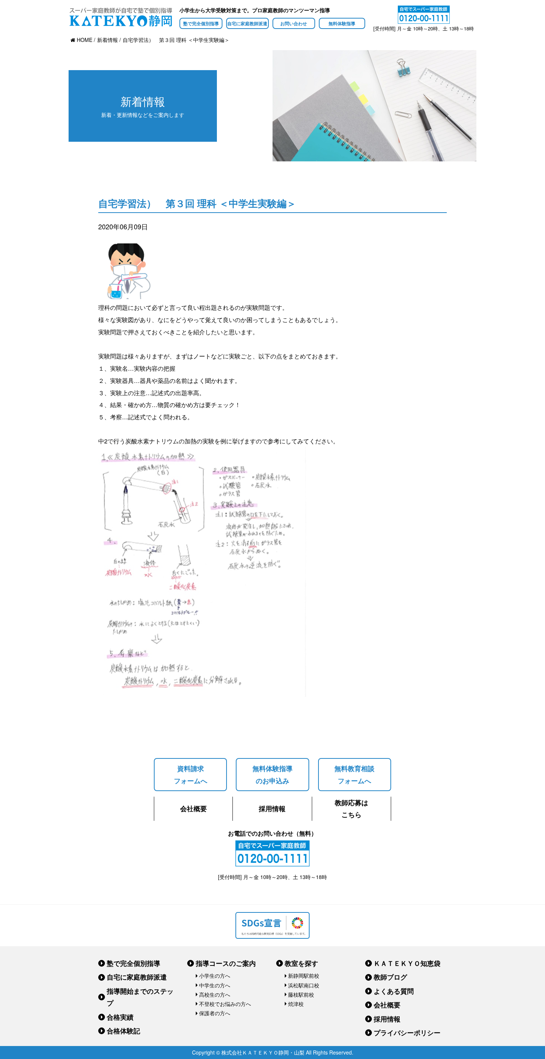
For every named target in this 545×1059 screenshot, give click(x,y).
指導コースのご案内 (226, 963)
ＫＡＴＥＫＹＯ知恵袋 (407, 963)
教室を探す (301, 963)
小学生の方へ (214, 975)
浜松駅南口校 (303, 985)
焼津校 (296, 1003)
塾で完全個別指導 (201, 23)
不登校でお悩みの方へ (225, 1003)
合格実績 (120, 1017)
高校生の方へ (214, 994)
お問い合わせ (293, 23)
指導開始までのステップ (140, 997)
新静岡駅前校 (303, 975)
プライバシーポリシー (407, 1032)
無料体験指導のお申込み (272, 774)
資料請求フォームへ (190, 774)
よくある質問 (394, 991)
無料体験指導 (341, 23)
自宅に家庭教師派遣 (247, 23)
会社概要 (193, 808)
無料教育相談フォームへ (354, 774)
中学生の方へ (214, 985)
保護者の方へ (214, 1013)
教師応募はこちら (351, 808)
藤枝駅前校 (301, 994)
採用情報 (272, 808)
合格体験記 (123, 1031)
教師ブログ (390, 977)
